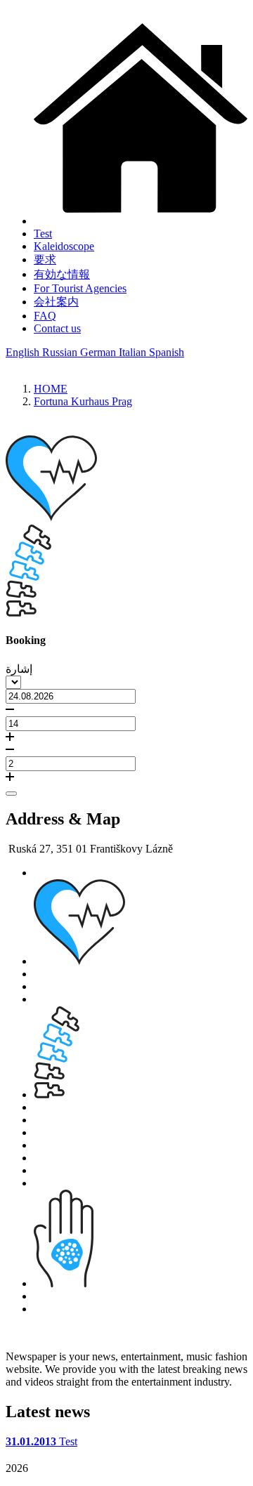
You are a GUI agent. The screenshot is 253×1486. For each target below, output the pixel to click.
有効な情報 (62, 274)
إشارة (19, 669)
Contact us (57, 328)
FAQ (45, 316)
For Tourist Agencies (80, 288)
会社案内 (56, 302)
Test (43, 233)
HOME (50, 389)
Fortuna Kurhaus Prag (83, 401)
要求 (45, 259)
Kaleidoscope (64, 246)
